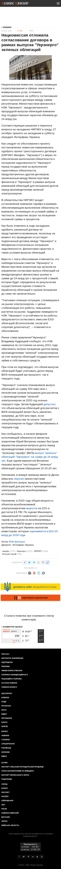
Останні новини (9, 683)
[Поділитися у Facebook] (25, 562)
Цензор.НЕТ (6, 693)
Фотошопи (6, 718)
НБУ (3, 805)
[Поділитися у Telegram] (34, 562)
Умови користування (11, 671)
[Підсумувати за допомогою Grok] (43, 573)
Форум (4, 726)
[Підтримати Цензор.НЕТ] (30, 598)
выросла (31, 508)
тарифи (9, 551)
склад (4, 784)
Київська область (10, 825)
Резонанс (6, 706)
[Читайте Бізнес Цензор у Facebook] (19, 856)
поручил (19, 478)
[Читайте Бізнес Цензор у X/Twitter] (23, 856)
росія (4, 809)
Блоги (4, 722)
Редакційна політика (11, 679)
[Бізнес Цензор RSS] (42, 856)
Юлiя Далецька (17, 541)
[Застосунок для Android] (32, 856)
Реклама (5, 666)
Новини (7, 27)
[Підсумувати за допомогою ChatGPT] (29, 573)
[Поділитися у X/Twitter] (29, 562)
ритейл (4, 797)
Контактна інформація (12, 658)
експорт (5, 792)
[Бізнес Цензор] (15, 4)
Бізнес (4, 731)
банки (4, 763)
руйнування (7, 801)
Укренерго (25, 551)
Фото (3, 710)
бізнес (4, 788)
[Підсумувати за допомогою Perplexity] (38, 573)
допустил (49, 404)
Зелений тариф (12, 554)
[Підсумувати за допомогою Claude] (34, 573)
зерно (4, 821)
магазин (5, 817)
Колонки (5, 752)
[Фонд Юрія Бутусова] (30, 587)
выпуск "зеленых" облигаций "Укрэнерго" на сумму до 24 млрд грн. (29, 456)
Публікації (6, 748)
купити (14, 631)
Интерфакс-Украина (23, 545)
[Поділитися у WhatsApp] (38, 562)
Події (3, 702)
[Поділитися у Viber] (43, 562)
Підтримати (7, 662)
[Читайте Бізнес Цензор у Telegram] (28, 856)
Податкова (6, 779)
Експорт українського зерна (15, 775)
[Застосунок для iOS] (37, 856)
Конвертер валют (13, 627)
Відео (4, 714)
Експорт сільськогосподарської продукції (22, 767)
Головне (5, 740)
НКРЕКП (41, 551)
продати (6, 631)
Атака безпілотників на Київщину (17, 771)
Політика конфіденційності (14, 675)
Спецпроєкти (8, 744)
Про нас (5, 654)
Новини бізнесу (9, 687)
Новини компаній (10, 813)
